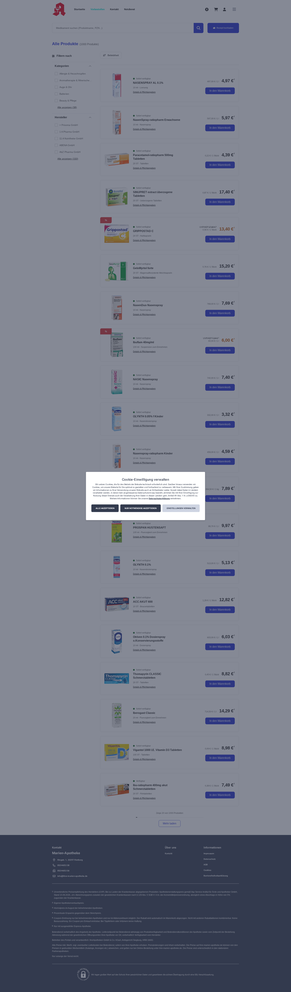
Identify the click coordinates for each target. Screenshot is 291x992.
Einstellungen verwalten (181, 508)
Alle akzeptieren (105, 508)
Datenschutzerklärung (159, 498)
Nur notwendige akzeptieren (141, 508)
